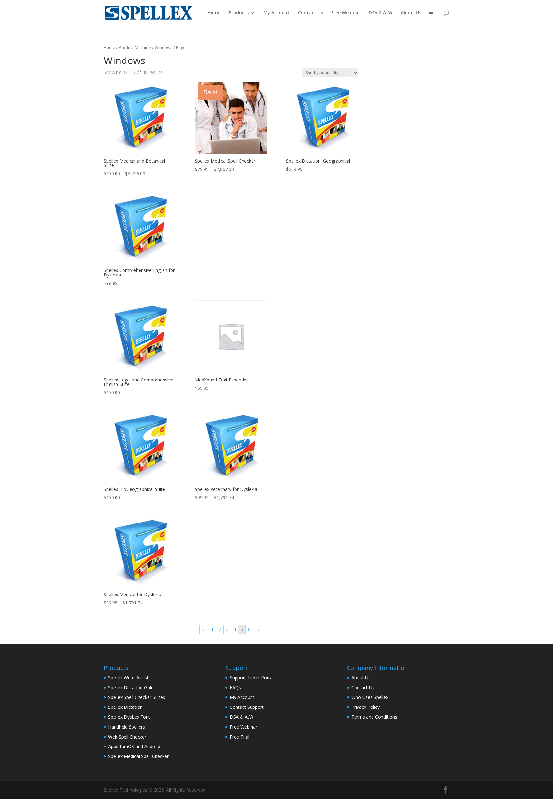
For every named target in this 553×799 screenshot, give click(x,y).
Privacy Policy (365, 707)
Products (239, 13)
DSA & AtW (380, 13)
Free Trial (239, 737)
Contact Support (247, 707)
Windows (163, 47)
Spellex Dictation (125, 707)
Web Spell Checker (127, 737)
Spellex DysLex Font (129, 717)
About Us (411, 13)
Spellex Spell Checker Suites (136, 697)
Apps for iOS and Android (134, 746)
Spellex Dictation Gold (131, 687)
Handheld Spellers (126, 727)
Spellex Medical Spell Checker (138, 756)
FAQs (235, 687)
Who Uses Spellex (369, 697)
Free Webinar (345, 13)
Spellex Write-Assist (128, 678)
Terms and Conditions (374, 717)
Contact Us (310, 13)
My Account (276, 13)
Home (213, 13)
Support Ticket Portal (252, 678)
